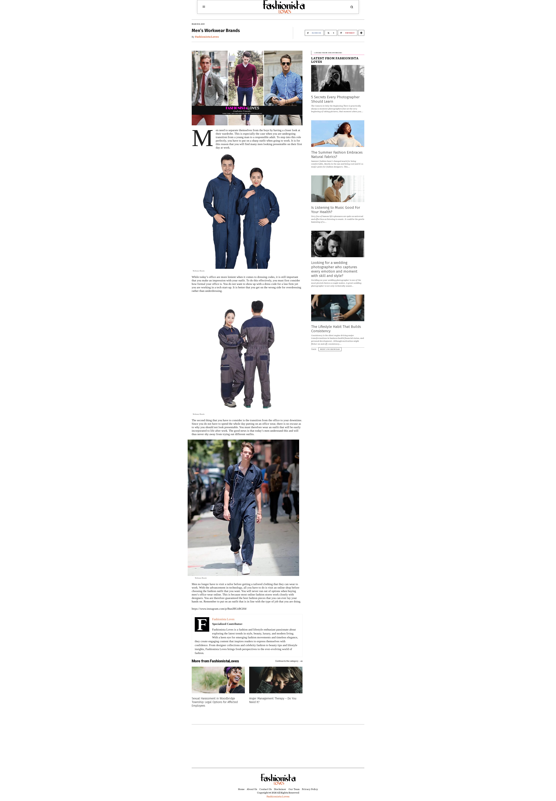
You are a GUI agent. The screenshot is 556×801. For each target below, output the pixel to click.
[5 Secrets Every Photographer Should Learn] (337, 78)
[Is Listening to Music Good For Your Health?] (337, 188)
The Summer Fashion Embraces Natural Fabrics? (337, 154)
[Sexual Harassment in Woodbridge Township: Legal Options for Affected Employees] (218, 680)
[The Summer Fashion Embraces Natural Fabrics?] (337, 133)
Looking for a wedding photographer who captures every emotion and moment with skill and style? (334, 269)
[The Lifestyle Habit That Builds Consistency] (337, 308)
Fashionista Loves (207, 36)
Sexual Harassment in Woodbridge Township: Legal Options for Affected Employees (215, 702)
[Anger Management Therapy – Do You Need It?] (275, 680)
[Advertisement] (278, 746)
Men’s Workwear (330, 349)
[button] (351, 6)
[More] (361, 33)
